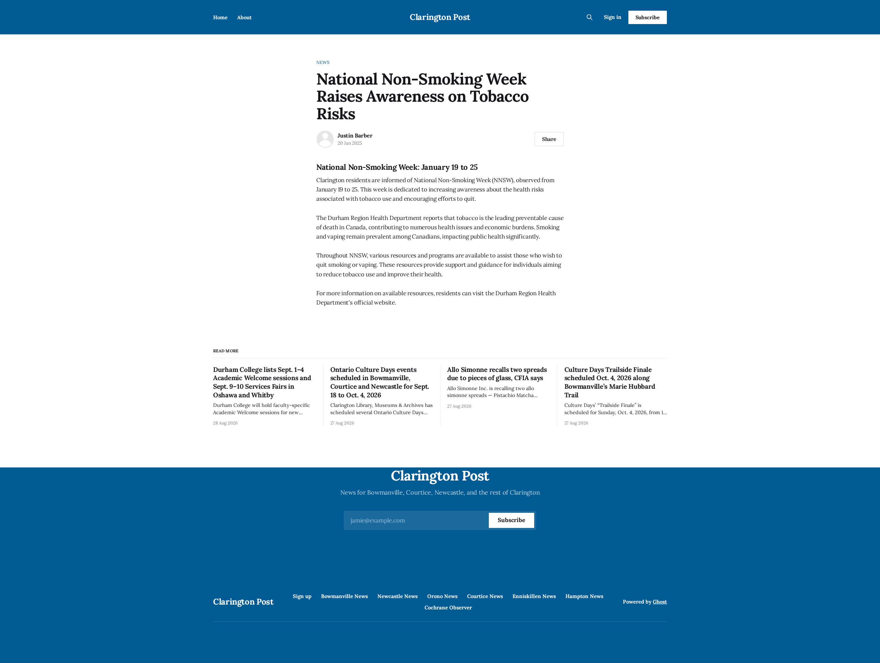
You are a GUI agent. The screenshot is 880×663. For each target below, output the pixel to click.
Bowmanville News (344, 596)
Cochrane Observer (448, 607)
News (323, 62)
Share (549, 139)
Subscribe (648, 17)
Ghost (660, 601)
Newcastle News (397, 596)
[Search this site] (589, 17)
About (244, 17)
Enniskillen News (534, 596)
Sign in (613, 17)
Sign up (302, 596)
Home (220, 17)
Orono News (442, 596)
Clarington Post (440, 17)
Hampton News (584, 596)
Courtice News (485, 596)
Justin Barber (355, 135)
